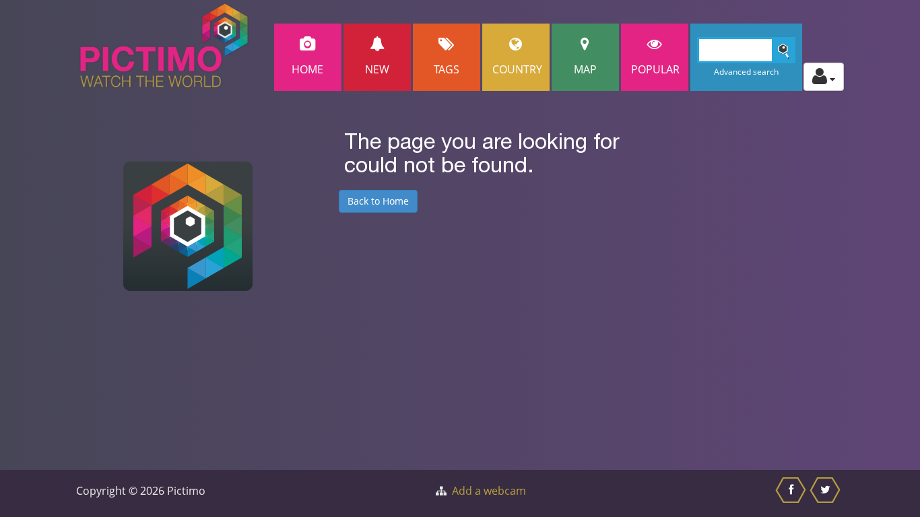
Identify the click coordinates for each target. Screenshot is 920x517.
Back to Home (378, 201)
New (377, 69)
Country (517, 69)
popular (655, 69)
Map (585, 69)
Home (307, 69)
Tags (446, 69)
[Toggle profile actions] (823, 77)
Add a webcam (489, 490)
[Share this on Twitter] (827, 493)
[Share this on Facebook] (792, 493)
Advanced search (746, 71)
